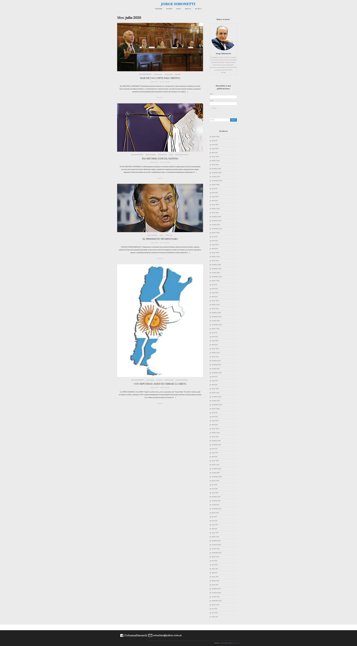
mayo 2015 (215, 617)
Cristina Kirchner (162, 155)
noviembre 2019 (216, 445)
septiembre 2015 (217, 601)
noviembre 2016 (216, 545)
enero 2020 (215, 437)
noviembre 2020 (216, 397)
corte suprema (168, 74)
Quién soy (188, 9)
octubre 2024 (216, 225)
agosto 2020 (215, 409)
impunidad (177, 74)
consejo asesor (158, 74)
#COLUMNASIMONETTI (145, 74)
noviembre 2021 (216, 365)
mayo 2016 (215, 569)
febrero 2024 (216, 257)
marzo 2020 (215, 429)
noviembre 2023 (216, 269)
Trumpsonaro (168, 235)
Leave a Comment (164, 82)
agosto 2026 (215, 137)
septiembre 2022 (217, 325)
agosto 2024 (215, 233)
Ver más (223, 73)
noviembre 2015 (216, 593)
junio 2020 (215, 417)
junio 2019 (214, 449)
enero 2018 (215, 493)
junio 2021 (215, 377)
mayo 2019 (215, 453)
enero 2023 (215, 309)
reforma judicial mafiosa (181, 155)
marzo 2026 (215, 157)
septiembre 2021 (217, 373)
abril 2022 (215, 345)
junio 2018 (214, 489)
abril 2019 (214, 457)
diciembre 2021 (216, 361)
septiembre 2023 (217, 277)
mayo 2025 (215, 197)
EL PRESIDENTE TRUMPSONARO (160, 239)
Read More (160, 98)
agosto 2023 (215, 281)
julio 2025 (215, 189)
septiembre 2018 (217, 477)
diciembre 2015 (216, 589)
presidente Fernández (182, 380)
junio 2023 (215, 289)
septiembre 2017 (216, 509)
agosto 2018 (215, 481)
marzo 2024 (215, 253)
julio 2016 (214, 561)
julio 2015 (214, 609)
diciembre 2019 (216, 441)
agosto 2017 (215, 513)
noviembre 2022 (216, 317)
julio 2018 (214, 485)
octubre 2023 (216, 273)
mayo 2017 (215, 525)
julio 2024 (215, 237)
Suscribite (169, 9)
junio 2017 (214, 521)
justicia (171, 155)
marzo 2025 (215, 205)
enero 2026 (215, 165)
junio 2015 (215, 613)
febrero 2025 (216, 209)
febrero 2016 (215, 581)
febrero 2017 (215, 537)
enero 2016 (215, 585)
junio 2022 (215, 337)
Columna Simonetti (152, 235)
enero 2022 (215, 357)
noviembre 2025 (216, 173)
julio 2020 (215, 413)
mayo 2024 (215, 245)
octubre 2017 (215, 505)
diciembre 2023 (216, 265)
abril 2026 (215, 153)
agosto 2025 (215, 185)
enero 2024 (215, 261)
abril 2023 (215, 297)
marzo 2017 (215, 533)
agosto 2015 (215, 605)
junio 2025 (215, 193)
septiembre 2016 (217, 553)
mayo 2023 (215, 293)
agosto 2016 (215, 557)
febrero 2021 (215, 393)
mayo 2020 (215, 421)
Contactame (158, 9)
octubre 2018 (215, 473)
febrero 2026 (216, 161)
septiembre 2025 (217, 181)
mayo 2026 (215, 149)
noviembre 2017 (216, 501)
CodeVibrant (236, 643)
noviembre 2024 (216, 221)
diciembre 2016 (216, 541)
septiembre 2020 (217, 405)
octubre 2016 (215, 549)
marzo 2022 (215, 349)
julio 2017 (214, 517)
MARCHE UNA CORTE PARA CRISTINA (160, 78)
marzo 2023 (215, 301)
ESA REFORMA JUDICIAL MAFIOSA (160, 158)
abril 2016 (214, 573)
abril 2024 (215, 249)
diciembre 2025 (216, 169)
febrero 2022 (216, 353)
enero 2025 (215, 213)
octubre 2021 (215, 369)
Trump (161, 235)
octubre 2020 (216, 401)
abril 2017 (214, 529)
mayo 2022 (215, 341)
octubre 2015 (215, 597)
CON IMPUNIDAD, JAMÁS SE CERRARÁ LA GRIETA (160, 383)
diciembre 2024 (216, 217)
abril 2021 (214, 385)
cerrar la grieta (150, 380)
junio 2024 (215, 241)
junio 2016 (214, 565)
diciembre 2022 (216, 313)
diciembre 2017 (216, 497)
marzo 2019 (215, 461)
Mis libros (198, 9)
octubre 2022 (216, 321)
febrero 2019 (215, 465)
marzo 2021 (215, 389)
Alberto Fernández (150, 155)
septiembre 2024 (217, 229)
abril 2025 (215, 201)
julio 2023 (214, 285)
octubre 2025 (216, 177)
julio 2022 (215, 333)
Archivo (178, 9)
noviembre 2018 (216, 469)
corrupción (159, 380)
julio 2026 (214, 141)
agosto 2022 (215, 329)
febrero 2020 (216, 433)
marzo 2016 (215, 577)
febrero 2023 (216, 305)
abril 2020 (215, 425)
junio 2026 (215, 145)
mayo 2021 (215, 381)
